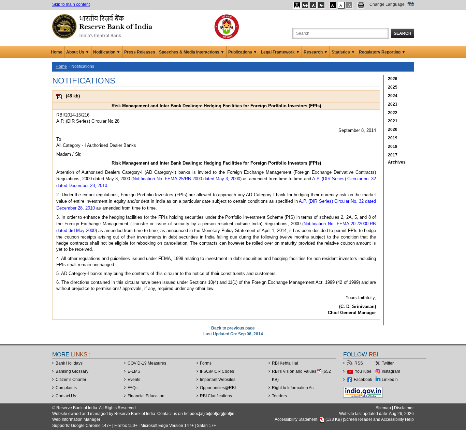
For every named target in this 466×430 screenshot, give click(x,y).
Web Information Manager (76, 419)
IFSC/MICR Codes (217, 371)
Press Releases (139, 52)
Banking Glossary (72, 371)
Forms (206, 363)
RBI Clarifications (216, 396)
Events (134, 379)
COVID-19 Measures (147, 363)
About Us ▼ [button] (77, 52)
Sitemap (383, 407)
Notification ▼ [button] (106, 52)
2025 (392, 87)
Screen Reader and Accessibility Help (379, 419)
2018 (392, 146)
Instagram (391, 371)
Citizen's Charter (71, 379)
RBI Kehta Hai (285, 363)
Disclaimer (404, 407)
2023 (392, 104)
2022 (392, 112)
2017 (392, 155)
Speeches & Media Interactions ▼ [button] (191, 52)
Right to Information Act (293, 387)
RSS (358, 363)
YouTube (363, 371)
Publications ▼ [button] (242, 52)
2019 (392, 138)
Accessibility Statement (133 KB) (309, 419)
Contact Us (66, 396)
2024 (392, 95)
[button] (297, 5)
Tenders (279, 396)
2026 (392, 78)
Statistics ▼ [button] (343, 52)
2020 (392, 129)
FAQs (132, 387)
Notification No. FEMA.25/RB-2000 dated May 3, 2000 (186, 178)
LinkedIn (390, 379)
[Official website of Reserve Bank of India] (103, 26)
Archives (397, 162)
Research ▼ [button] (316, 52)
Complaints (66, 387)
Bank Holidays (69, 363)
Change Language (387, 4)
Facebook (363, 379)
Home (56, 52)
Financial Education (146, 396)
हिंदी (411, 4)
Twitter (388, 363)
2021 (392, 121)
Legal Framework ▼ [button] (280, 52)
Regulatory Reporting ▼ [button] (382, 52)
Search (402, 33)
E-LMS (134, 371)
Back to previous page (233, 328)
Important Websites (217, 379)
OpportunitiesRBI (218, 387)
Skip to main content (71, 4)
